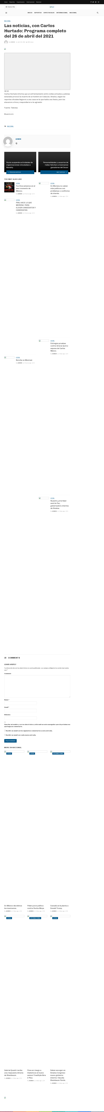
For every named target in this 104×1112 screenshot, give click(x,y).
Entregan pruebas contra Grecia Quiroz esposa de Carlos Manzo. (59, 347)
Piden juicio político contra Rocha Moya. (35, 907)
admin (12, 42)
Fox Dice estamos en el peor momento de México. (25, 188)
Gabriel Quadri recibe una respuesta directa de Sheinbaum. (13, 1072)
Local (18, 183)
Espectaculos (21, 2)
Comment (7, 673)
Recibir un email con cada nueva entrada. (21, 735)
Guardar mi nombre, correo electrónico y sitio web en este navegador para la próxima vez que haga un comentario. (37, 725)
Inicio (6, 2)
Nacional (38, 2)
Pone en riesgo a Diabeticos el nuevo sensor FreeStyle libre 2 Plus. (36, 1074)
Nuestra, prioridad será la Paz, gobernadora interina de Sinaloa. (59, 504)
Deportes (12, 2)
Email (6, 707)
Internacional (30, 2)
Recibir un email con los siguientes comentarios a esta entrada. (29, 731)
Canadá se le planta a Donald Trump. (59, 907)
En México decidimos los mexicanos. (13, 907)
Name (6, 700)
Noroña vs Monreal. (24, 360)
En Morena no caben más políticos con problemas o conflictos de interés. (60, 189)
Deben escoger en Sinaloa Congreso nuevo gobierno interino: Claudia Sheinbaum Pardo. (58, 1075)
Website (7, 715)
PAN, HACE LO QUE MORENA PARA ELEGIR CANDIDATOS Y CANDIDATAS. (26, 206)
